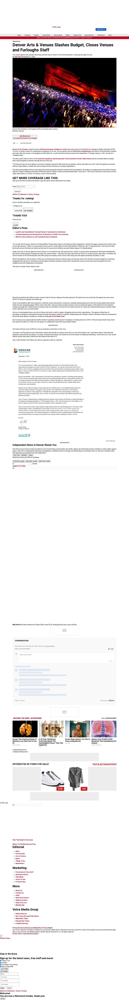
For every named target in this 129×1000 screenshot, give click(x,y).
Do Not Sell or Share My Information (26, 934)
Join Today (4, 969)
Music (68, 35)
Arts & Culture (58, 35)
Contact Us (20, 893)
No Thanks (4, 971)
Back (2, 988)
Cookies (25, 928)
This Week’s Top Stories (10, 965)
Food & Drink (46, 35)
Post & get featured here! (104, 764)
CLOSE (15, 225)
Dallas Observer (21, 914)
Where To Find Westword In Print (24, 844)
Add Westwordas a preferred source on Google (25, 137)
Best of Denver (89, 35)
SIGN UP (17, 192)
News (19, 35)
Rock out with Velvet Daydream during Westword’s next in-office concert (64, 37)
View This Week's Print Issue (23, 840)
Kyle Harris (18, 57)
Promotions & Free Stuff (24, 872)
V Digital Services (22, 923)
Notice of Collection (20, 194)
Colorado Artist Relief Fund (54, 316)
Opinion (36, 35)
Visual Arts (16, 41)
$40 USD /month (44, 461)
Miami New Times (22, 918)
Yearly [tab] (31, 455)
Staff (17, 895)
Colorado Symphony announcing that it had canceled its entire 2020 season (65, 159)
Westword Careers (22, 898)
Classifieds (19, 877)
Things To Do (77, 35)
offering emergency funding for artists (53, 149)
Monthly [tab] (24, 455)
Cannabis (27, 35)
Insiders (4, 963)
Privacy (36, 194)
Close (3, 999)
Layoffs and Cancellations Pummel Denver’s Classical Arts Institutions (41, 232)
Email (15, 186)
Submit (9, 988)
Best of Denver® (7, 966)
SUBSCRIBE (18, 211)
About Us (19, 890)
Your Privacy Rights (46, 928)
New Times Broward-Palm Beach (27, 916)
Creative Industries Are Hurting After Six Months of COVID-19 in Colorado (42, 234)
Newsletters (101, 35)
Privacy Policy (21, 882)
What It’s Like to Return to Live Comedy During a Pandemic (36, 237)
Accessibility (32, 928)
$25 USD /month (31, 461)
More (110, 35)
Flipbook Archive (21, 900)
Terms (30, 194)
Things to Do (6, 961)
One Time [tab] (16, 455)
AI (38, 928)
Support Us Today (19, 466)
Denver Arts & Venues (20, 149)
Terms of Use (20, 879)
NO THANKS (28, 211)
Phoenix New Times (22, 921)
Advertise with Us (22, 874)
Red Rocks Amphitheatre (82, 151)
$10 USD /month (18, 461)
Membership (20, 905)
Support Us (101, 29)
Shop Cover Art (21, 903)
